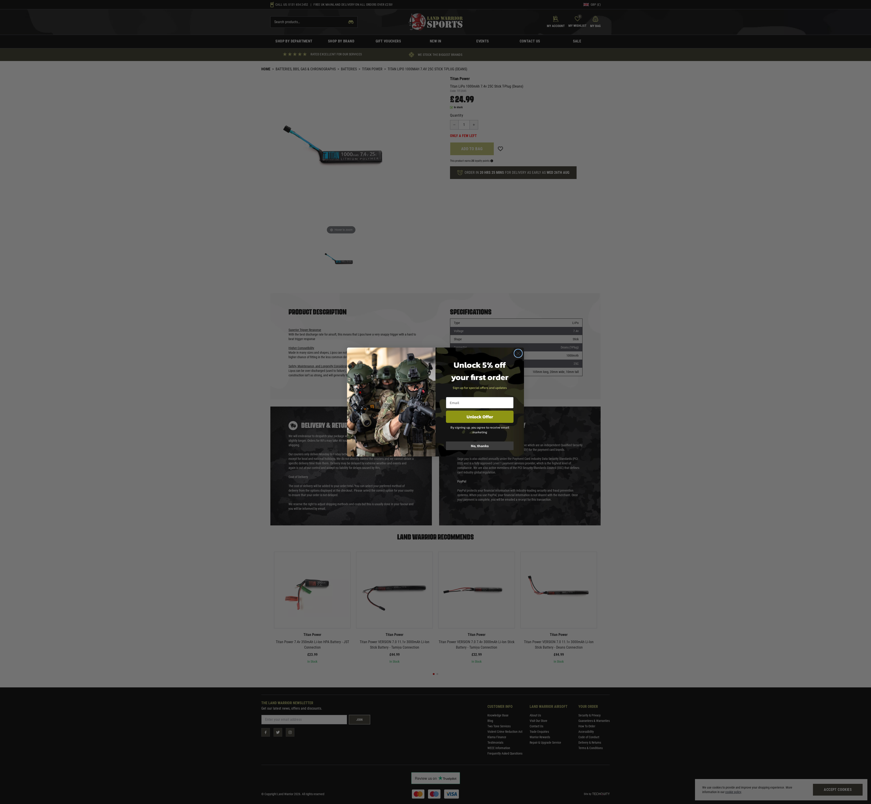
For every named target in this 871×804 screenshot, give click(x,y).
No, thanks (480, 446)
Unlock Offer (480, 416)
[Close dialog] (518, 353)
